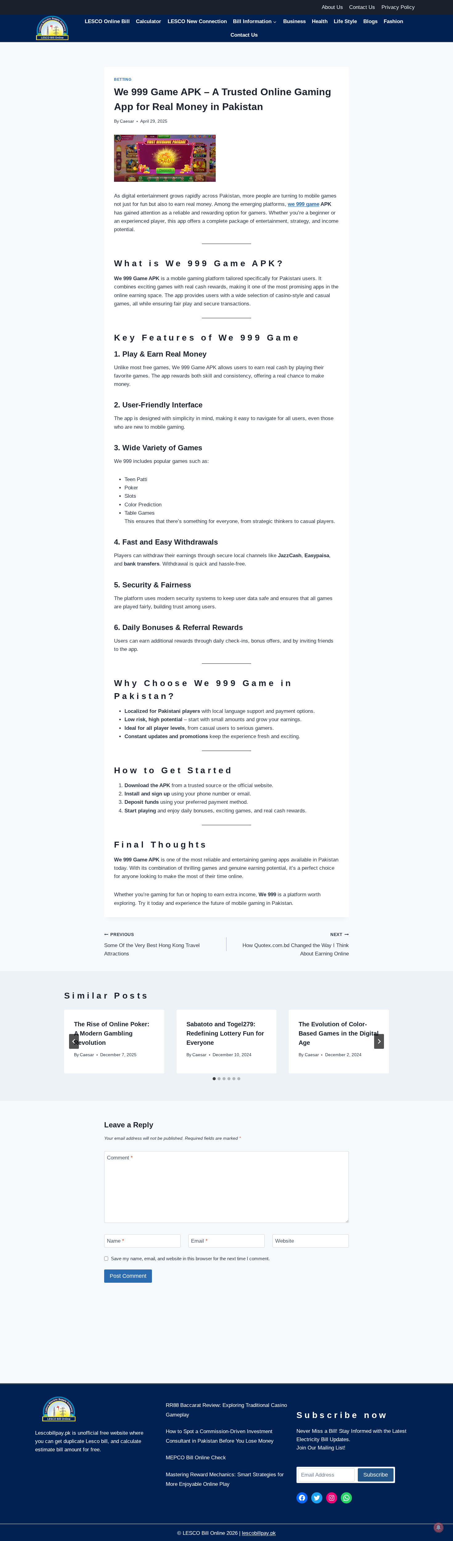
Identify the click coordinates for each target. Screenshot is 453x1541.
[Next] (379, 1041)
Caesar (127, 121)
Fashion (393, 21)
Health (320, 21)
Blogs (370, 21)
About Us (332, 7)
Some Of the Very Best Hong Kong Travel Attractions (152, 944)
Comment (120, 1158)
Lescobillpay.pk (53, 1433)
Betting (122, 79)
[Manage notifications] (438, 1527)
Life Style (345, 21)
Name (115, 1241)
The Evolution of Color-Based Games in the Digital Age (339, 1033)
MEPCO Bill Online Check (196, 1458)
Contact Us (362, 7)
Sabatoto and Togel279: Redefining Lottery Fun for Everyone (225, 1033)
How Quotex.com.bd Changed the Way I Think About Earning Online (296, 944)
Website (284, 1241)
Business (294, 21)
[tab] (214, 1078)
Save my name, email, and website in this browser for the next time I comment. (190, 1258)
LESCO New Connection (197, 21)
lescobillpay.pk (259, 1533)
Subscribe (375, 1475)
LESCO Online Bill (107, 21)
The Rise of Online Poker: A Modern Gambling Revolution (111, 1033)
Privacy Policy (398, 7)
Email (199, 1241)
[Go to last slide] (74, 1041)
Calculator (148, 21)
